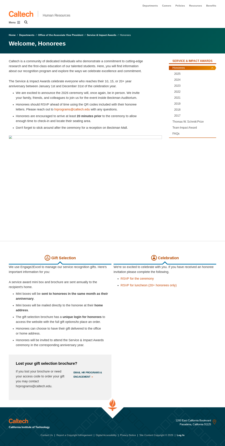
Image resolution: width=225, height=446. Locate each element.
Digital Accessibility (106, 435)
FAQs (175, 133)
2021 (177, 97)
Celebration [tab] (168, 258)
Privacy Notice (128, 435)
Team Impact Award (184, 127)
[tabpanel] (60, 332)
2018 (177, 109)
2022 (177, 91)
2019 (177, 103)
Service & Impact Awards (101, 35)
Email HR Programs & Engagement (87, 374)
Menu (12, 22)
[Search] (26, 22)
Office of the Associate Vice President (60, 35)
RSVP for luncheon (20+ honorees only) (149, 285)
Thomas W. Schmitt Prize (188, 121)
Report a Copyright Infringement (74, 435)
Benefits (211, 5)
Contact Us (47, 435)
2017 (177, 115)
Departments (150, 5)
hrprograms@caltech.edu (72, 109)
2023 (177, 85)
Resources (195, 5)
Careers (166, 5)
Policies (180, 5)
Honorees (178, 67)
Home (12, 35)
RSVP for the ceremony (137, 278)
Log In (181, 435)
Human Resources (56, 15)
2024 (177, 79)
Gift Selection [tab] (63, 258)
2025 (177, 73)
